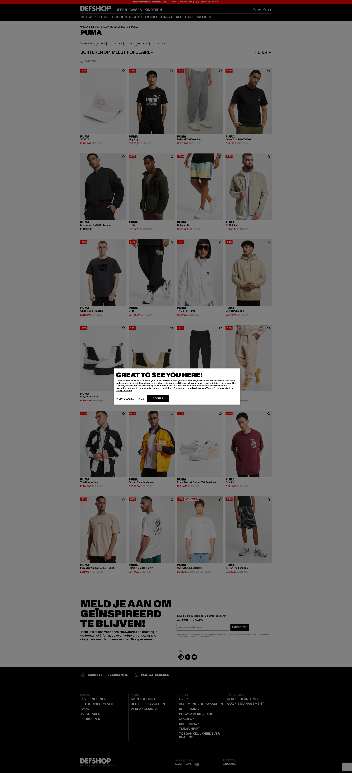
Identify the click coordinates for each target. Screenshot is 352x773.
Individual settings (130, 399)
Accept (158, 399)
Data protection (124, 390)
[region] (177, 387)
